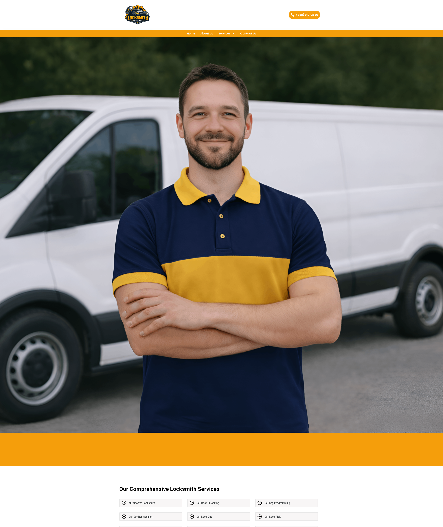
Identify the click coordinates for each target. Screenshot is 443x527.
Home (191, 34)
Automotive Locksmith (142, 503)
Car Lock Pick (272, 516)
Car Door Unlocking (207, 503)
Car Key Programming (277, 503)
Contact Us (248, 34)
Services (224, 34)
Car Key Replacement (141, 516)
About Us (206, 34)
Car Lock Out (204, 516)
